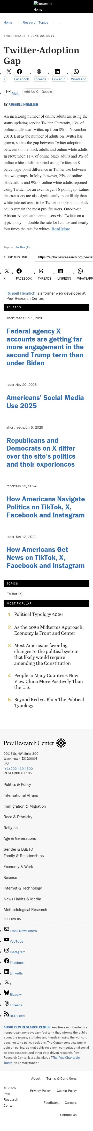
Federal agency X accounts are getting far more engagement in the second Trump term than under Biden (45, 346)
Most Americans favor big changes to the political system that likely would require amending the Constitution (46, 654)
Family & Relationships (24, 855)
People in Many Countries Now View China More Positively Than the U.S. (48, 681)
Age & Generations (20, 838)
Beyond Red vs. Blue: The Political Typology (49, 702)
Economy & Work (18, 866)
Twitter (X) (23, 247)
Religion (11, 827)
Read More (61, 228)
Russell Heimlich (23, 105)
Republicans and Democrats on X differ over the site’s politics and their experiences (40, 452)
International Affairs (21, 795)
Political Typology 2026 (38, 614)
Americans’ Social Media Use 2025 (45, 401)
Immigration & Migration (25, 806)
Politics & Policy (17, 784)
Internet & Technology (23, 888)
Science (10, 877)
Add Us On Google (38, 91)
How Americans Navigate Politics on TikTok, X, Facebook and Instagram (45, 506)
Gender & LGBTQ (18, 849)
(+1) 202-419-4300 (18, 768)
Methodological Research (25, 909)
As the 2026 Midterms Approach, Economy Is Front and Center (49, 630)
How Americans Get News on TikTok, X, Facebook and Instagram (45, 557)
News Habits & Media (22, 898)
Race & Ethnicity (18, 816)
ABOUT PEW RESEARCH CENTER (27, 1027)
